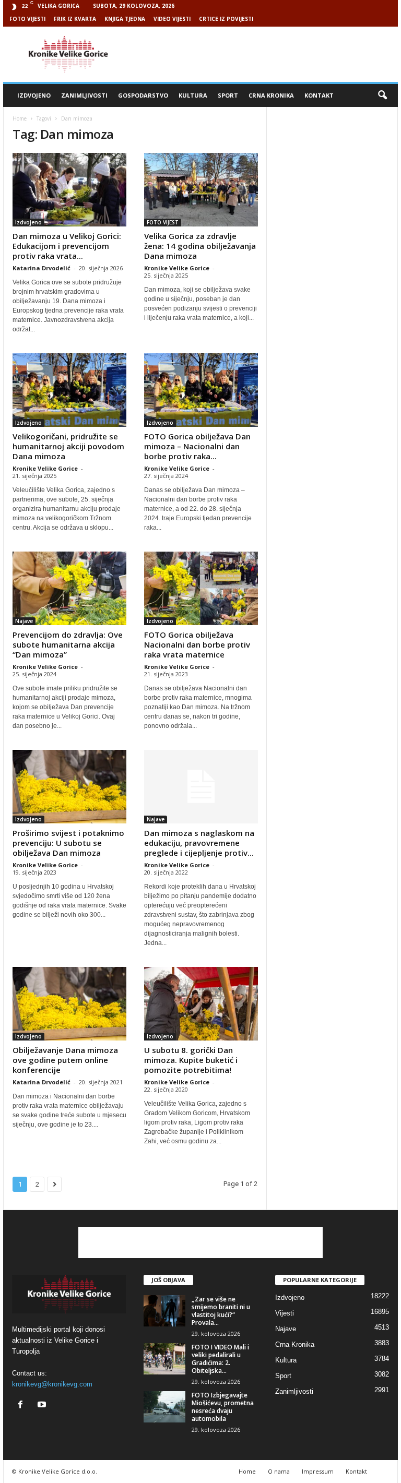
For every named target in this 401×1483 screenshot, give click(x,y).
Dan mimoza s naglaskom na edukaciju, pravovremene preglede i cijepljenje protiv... (199, 843)
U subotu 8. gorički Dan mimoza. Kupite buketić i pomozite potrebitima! (191, 1060)
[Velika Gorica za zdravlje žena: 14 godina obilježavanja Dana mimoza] (201, 189)
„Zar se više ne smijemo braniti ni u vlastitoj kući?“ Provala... (221, 1311)
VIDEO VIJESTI (172, 18)
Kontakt (319, 95)
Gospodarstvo (143, 95)
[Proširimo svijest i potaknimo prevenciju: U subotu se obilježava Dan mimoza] (69, 786)
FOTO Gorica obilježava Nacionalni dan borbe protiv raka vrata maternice (197, 644)
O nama (279, 1471)
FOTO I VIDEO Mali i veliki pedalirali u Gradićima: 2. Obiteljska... (220, 1359)
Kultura (193, 95)
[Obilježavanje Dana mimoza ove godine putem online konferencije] (69, 1004)
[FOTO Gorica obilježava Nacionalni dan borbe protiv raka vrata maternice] (201, 588)
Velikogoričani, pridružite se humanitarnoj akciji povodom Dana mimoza (68, 446)
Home (20, 118)
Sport (228, 95)
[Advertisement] (265, 54)
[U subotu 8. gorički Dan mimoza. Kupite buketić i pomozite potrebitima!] (201, 1004)
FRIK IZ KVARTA (75, 18)
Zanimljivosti (84, 95)
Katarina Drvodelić (41, 268)
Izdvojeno (34, 95)
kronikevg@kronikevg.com (52, 1384)
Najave (24, 621)
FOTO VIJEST (163, 222)
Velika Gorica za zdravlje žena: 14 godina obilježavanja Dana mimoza (200, 246)
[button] (382, 95)
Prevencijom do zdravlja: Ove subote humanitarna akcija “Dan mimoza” (68, 644)
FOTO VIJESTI (27, 18)
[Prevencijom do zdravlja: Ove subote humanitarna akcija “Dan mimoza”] (69, 588)
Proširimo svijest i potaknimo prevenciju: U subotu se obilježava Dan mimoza (68, 843)
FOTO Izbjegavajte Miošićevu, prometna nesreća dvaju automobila (223, 1407)
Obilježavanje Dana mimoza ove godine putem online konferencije (65, 1060)
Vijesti (284, 1313)
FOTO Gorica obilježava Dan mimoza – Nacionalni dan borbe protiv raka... (197, 446)
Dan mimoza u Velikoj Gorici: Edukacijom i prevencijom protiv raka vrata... (67, 246)
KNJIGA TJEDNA (124, 18)
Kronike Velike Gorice (176, 268)
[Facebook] (22, 1405)
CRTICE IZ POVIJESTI (226, 18)
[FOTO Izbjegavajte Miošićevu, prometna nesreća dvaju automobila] (164, 1406)
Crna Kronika (271, 95)
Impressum (318, 1471)
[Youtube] (43, 1405)
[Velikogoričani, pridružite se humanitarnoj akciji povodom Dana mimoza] (69, 390)
